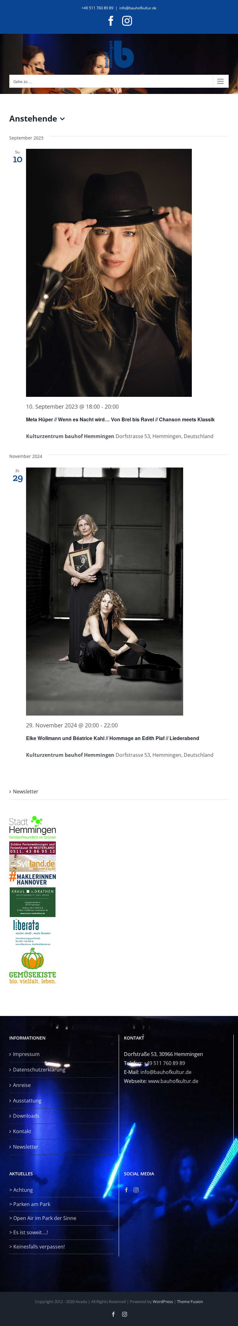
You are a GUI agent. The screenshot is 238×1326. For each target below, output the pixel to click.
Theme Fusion (190, 1301)
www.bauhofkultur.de (173, 1081)
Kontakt (22, 1131)
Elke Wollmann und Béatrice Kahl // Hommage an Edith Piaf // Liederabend (112, 738)
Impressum (26, 1054)
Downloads (26, 1115)
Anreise (22, 1085)
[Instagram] (136, 1189)
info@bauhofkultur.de (137, 8)
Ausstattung (27, 1100)
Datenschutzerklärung (39, 1069)
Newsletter (25, 791)
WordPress (163, 1301)
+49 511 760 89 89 (164, 1063)
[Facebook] (126, 1189)
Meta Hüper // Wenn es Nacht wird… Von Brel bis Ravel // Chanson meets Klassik (120, 419)
